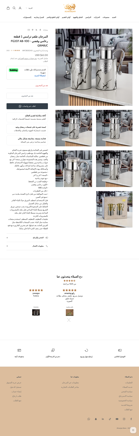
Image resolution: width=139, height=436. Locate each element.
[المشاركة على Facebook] (40, 30)
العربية (30, 8)
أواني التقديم (66, 17)
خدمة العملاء (127, 387)
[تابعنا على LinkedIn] (103, 419)
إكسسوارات (27, 17)
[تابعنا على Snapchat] (95, 419)
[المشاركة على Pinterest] (32, 30)
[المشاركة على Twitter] (36, 30)
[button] (70, 320)
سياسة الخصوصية (125, 400)
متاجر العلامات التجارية (70, 387)
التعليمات (128, 382)
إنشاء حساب (16, 391)
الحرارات (97, 17)
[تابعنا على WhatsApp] (88, 419)
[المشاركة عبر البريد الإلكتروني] (29, 30)
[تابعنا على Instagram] (124, 419)
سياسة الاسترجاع (125, 396)
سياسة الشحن (126, 391)
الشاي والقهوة (78, 17)
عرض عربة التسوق (14, 382)
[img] (69, 280)
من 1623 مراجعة (69, 284)
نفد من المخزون (27, 96)
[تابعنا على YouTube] (117, 419)
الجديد (114, 17)
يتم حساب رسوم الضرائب (27, 58)
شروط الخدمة (126, 405)
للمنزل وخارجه (39, 17)
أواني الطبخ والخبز (53, 17)
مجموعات (106, 17)
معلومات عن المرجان (70, 382)
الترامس (88, 17)
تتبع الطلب (128, 409)
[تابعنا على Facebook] (131, 419)
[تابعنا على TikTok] (110, 419)
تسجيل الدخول (15, 387)
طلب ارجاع (16, 396)
